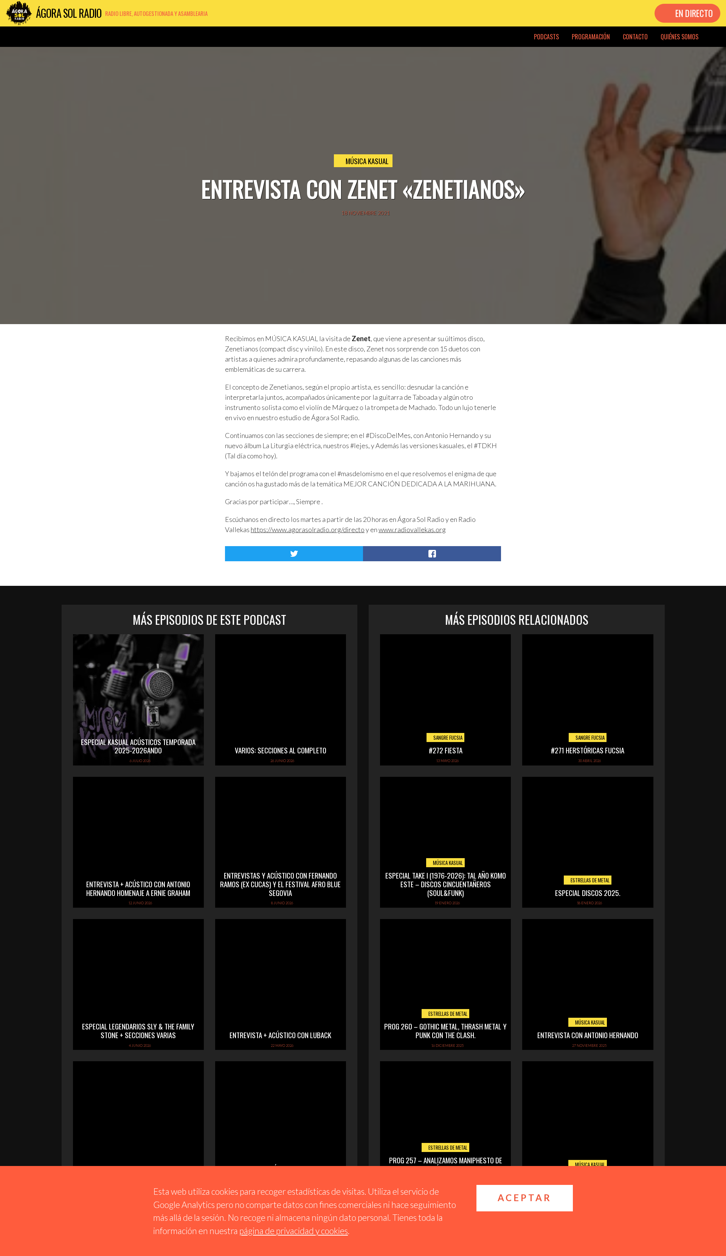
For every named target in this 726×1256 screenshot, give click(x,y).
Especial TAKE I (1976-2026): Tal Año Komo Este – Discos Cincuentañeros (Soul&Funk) (445, 884)
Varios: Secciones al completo (280, 750)
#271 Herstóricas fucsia (587, 750)
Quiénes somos (679, 36)
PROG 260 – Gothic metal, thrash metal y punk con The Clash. (445, 1030)
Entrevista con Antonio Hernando (587, 1034)
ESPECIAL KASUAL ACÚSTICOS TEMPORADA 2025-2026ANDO (138, 746)
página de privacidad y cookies (293, 1230)
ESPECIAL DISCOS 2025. (588, 892)
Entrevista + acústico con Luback (280, 1034)
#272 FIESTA (445, 750)
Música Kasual (367, 160)
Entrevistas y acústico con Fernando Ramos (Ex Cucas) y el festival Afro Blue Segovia (280, 884)
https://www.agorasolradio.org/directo (308, 529)
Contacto (635, 36)
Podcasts (546, 36)
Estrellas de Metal (589, 880)
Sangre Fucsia (447, 737)
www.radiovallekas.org (412, 529)
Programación (591, 36)
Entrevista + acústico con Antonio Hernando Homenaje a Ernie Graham (138, 888)
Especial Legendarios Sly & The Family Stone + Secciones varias (138, 1030)
